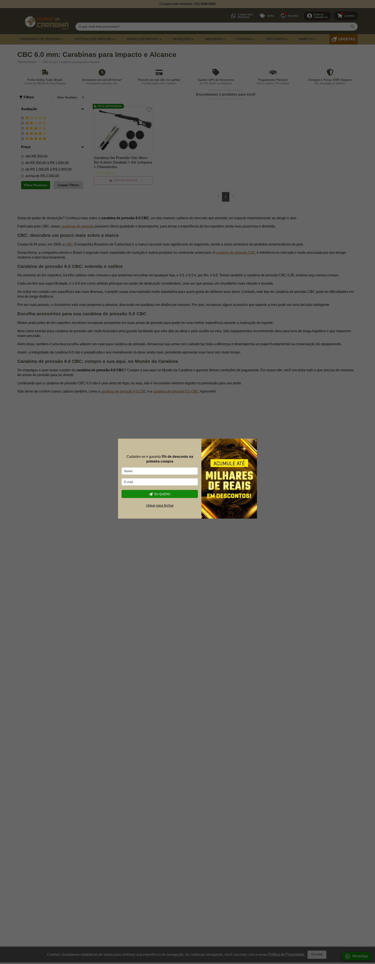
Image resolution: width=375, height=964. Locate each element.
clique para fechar (160, 505)
